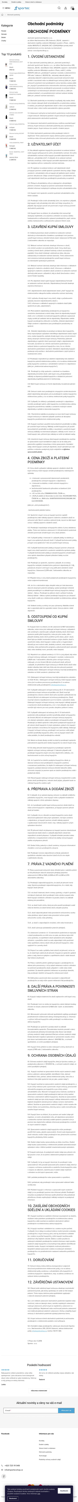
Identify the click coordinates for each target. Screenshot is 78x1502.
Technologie (43, 1456)
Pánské (3, 31)
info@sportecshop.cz (58, 685)
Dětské (3, 37)
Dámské (4, 34)
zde (38, 1493)
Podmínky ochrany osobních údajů (50, 1459)
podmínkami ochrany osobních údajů (50, 1416)
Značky (3, 41)
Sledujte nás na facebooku (3, 1476)
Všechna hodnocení (39, 1390)
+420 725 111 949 (12, 1465)
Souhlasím (64, 1491)
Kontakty (4, 2)
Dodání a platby (16, 2)
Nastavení (13, 1498)
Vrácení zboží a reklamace (33, 2)
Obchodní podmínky (45, 1452)
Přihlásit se (66, 1410)
